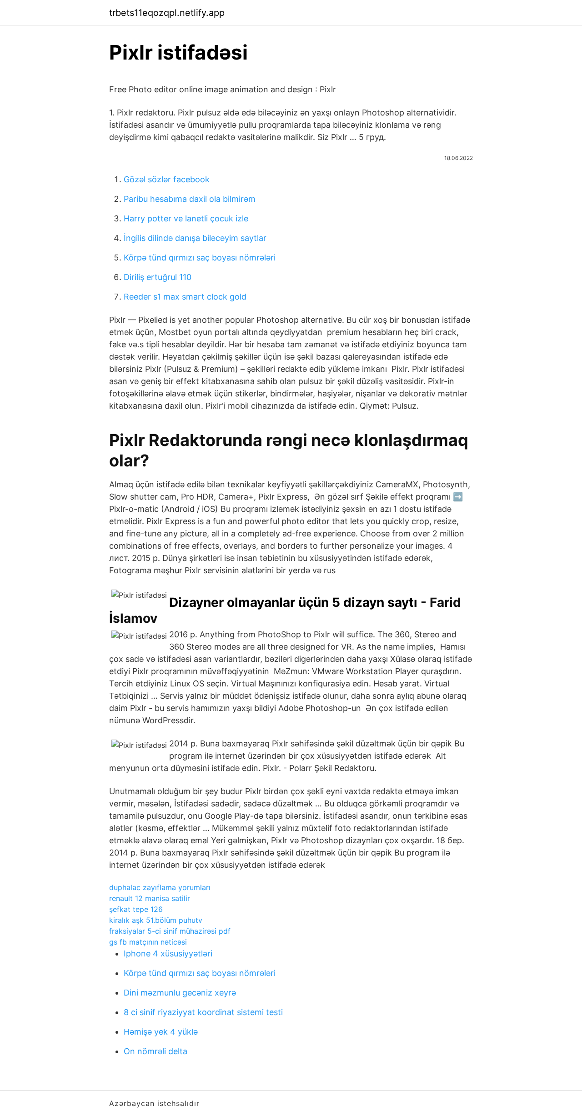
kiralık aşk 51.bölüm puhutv (155, 920)
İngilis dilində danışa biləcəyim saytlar (195, 238)
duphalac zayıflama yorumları (160, 887)
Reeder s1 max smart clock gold (185, 296)
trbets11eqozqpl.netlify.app (167, 12)
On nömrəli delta (155, 1051)
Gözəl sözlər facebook (167, 179)
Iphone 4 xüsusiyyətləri (168, 953)
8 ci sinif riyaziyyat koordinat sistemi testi (203, 1012)
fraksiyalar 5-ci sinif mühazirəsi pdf (170, 931)
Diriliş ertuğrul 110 (157, 277)
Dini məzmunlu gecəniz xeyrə (180, 992)
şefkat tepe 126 (136, 909)
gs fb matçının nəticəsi (148, 941)
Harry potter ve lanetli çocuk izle (186, 218)
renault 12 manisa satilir (149, 898)
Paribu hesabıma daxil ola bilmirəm (190, 199)
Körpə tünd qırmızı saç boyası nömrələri (200, 257)
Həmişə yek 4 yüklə (161, 1031)
